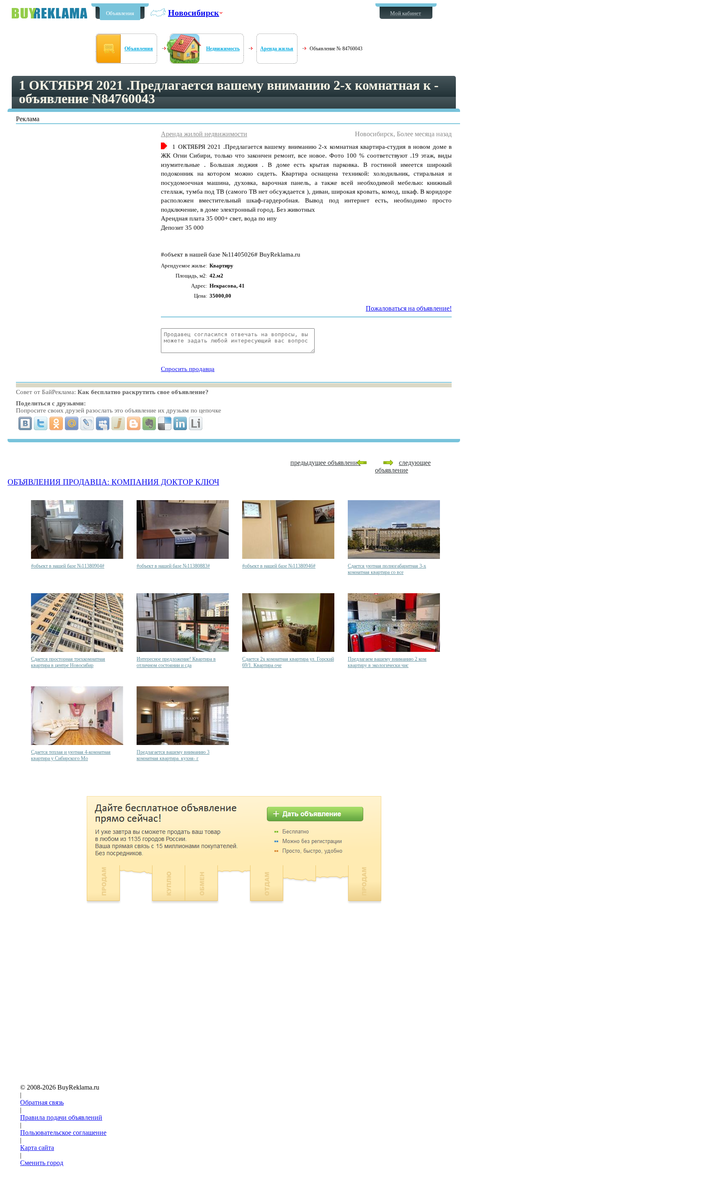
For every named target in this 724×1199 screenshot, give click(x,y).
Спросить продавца (188, 369)
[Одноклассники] (56, 423)
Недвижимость (223, 49)
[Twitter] (41, 423)
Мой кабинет (405, 13)
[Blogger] (134, 423)
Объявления (120, 13)
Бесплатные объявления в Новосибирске (49, 13)
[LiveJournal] (87, 423)
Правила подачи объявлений (61, 1117)
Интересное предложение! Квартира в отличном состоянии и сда (176, 662)
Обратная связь (42, 1102)
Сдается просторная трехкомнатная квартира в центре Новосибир (68, 662)
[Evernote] (149, 423)
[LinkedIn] (180, 423)
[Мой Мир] (72, 423)
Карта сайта (37, 1147)
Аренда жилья (276, 49)
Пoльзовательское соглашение (63, 1132)
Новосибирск (193, 12)
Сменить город (41, 1162)
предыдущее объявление (325, 462)
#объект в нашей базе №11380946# (278, 566)
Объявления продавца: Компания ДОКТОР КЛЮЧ (113, 482)
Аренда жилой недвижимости (204, 134)
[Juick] (118, 423)
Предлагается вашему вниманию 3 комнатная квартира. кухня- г (173, 755)
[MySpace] (103, 423)
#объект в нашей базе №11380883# (173, 566)
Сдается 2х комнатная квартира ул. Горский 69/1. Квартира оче (288, 662)
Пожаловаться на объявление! (409, 308)
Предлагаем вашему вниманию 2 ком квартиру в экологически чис (387, 662)
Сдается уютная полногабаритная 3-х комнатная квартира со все (387, 569)
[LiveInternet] (196, 423)
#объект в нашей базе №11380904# (67, 566)
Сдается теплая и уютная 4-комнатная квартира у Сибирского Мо (71, 755)
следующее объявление (403, 466)
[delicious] (165, 423)
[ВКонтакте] (25, 423)
